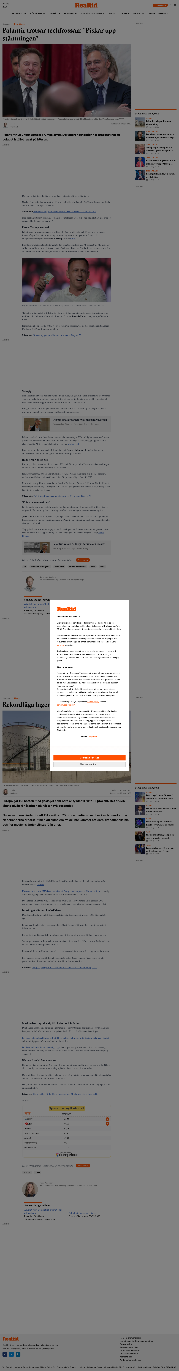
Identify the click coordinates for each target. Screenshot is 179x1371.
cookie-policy (93, 702)
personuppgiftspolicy (66, 705)
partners (60, 645)
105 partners (93, 736)
